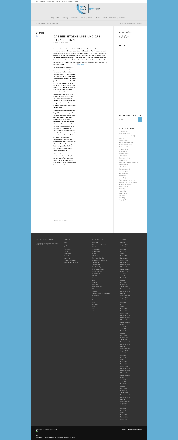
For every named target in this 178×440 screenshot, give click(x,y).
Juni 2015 (123, 329)
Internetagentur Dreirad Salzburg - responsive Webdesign (60, 437)
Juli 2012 (123, 406)
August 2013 (124, 377)
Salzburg (42, 1)
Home (66, 251)
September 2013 (125, 375)
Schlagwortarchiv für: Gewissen (47, 23)
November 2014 (125, 344)
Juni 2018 (123, 249)
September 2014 (125, 348)
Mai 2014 (123, 357)
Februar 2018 (124, 258)
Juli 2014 (123, 353)
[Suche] (127, 17)
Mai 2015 (123, 331)
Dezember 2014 (125, 342)
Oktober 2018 (124, 242)
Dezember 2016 (125, 289)
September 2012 (125, 401)
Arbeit (120, 138)
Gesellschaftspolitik (124, 142)
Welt (37, 1)
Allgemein (122, 131)
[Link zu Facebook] (134, 9)
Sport (76, 1)
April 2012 (123, 412)
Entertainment (123, 169)
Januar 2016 (124, 313)
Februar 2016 (124, 311)
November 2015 (125, 318)
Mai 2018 (123, 251)
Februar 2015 (124, 337)
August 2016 (124, 298)
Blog (65, 242)
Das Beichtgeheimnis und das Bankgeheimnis (76, 38)
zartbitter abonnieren (70, 260)
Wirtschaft (122, 151)
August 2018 (124, 245)
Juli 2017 (123, 273)
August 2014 (124, 351)
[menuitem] (37, 1)
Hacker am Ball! (123, 158)
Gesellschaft (50, 1)
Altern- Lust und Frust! (125, 136)
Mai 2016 (123, 304)
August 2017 (124, 271)
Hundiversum (122, 187)
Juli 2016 (123, 300)
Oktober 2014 (124, 346)
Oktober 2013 (124, 373)
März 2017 (123, 282)
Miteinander (122, 147)
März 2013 (123, 388)
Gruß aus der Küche (125, 184)
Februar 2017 (124, 284)
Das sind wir (67, 247)
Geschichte (122, 173)
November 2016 (125, 291)
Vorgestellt (122, 149)
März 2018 (123, 256)
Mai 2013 (123, 384)
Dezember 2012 (125, 395)
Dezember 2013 (125, 368)
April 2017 (123, 280)
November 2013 (125, 371)
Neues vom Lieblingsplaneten (127, 162)
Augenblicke (122, 140)
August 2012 (124, 404)
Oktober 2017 (124, 267)
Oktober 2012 (124, 399)
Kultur (63, 1)
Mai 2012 (123, 410)
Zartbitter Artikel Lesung (71, 262)
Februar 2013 (124, 390)
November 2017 (125, 265)
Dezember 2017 (125, 262)
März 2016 (123, 309)
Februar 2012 (124, 417)
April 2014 (123, 359)
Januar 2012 (124, 419)
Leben (58, 1)
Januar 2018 (124, 260)
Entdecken (67, 249)
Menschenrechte (124, 145)
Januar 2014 (124, 366)
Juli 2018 (123, 247)
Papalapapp (122, 165)
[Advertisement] (130, 78)
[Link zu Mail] (140, 9)
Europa (55, 43)
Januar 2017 (124, 287)
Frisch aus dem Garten (125, 180)
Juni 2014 (123, 355)
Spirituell (121, 191)
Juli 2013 (123, 379)
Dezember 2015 (125, 315)
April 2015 (123, 333)
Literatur (121, 176)
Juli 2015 (123, 326)
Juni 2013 (123, 382)
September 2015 (125, 322)
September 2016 (125, 295)
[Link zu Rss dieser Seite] (137, 9)
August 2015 (124, 324)
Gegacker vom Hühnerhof (126, 182)
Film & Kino (122, 171)
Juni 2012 (123, 408)
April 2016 (123, 307)
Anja (67, 220)
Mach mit (67, 258)
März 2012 (123, 415)
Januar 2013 (124, 393)
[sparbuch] (42, 38)
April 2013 (123, 386)
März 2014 (123, 362)
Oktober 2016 (124, 293)
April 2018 (123, 254)
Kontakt (66, 256)
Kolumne (70, 1)
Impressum (67, 254)
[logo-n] (89, 9)
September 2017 (125, 269)
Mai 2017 (123, 278)
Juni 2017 (123, 276)
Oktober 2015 (124, 320)
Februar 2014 (124, 364)
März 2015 (123, 335)
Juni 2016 (123, 302)
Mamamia (122, 160)
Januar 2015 (124, 340)
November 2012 (125, 397)
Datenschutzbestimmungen (135, 429)
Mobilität (121, 189)
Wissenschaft (123, 153)
